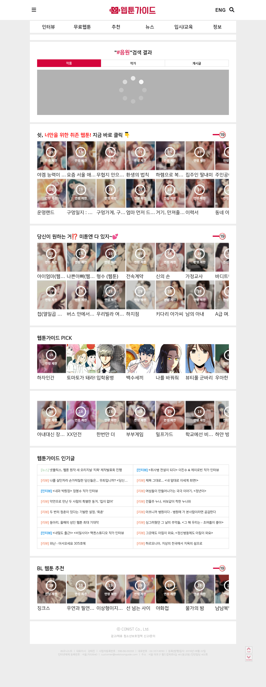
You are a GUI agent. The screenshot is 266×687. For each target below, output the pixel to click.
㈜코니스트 (66, 651)
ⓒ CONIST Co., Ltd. (133, 629)
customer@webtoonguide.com (119, 654)
